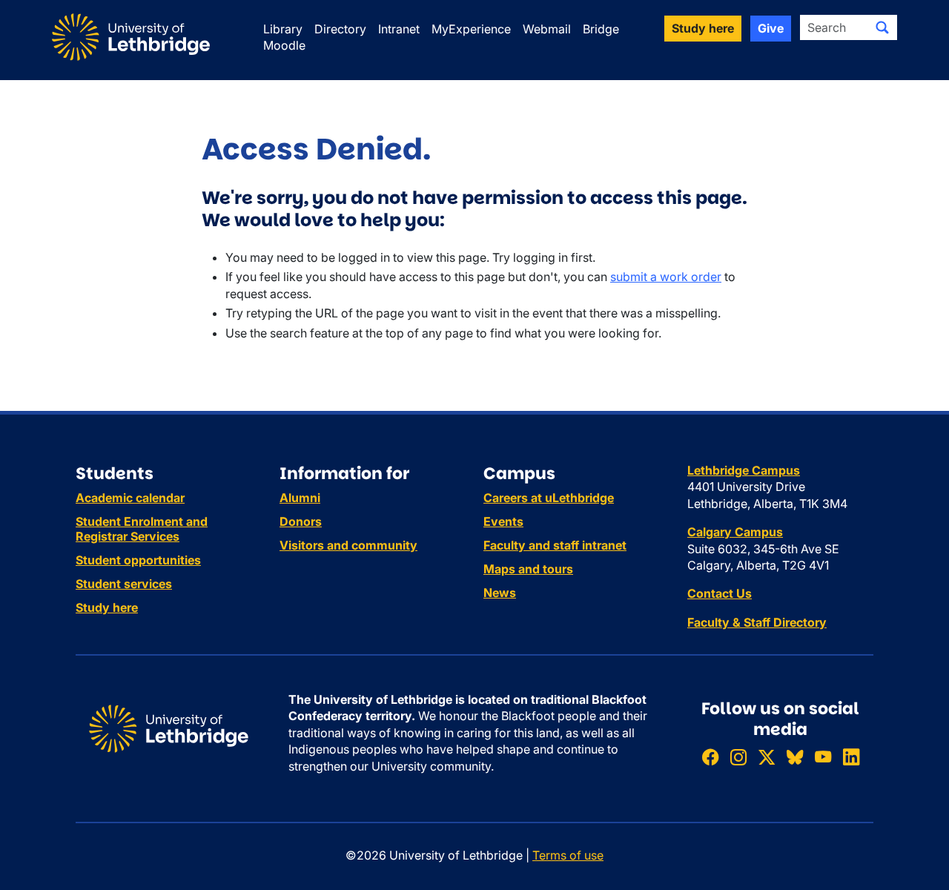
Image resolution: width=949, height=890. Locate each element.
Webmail (547, 29)
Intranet (399, 29)
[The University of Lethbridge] (169, 727)
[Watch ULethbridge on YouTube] (823, 757)
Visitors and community (348, 545)
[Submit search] (882, 27)
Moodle (284, 45)
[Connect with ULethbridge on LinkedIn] (851, 757)
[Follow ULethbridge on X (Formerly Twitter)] (766, 757)
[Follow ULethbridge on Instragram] (738, 757)
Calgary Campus (735, 531)
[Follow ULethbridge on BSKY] (795, 757)
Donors (301, 521)
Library (282, 29)
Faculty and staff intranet (554, 545)
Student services (124, 583)
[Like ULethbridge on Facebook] (710, 757)
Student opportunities (138, 560)
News (499, 592)
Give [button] (771, 28)
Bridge (601, 29)
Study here (107, 607)
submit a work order (665, 276)
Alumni (300, 497)
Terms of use (568, 855)
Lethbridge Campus (743, 470)
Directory (340, 29)
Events (503, 521)
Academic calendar (130, 497)
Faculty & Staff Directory (757, 622)
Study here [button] (703, 28)
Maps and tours (528, 568)
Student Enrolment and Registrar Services (142, 529)
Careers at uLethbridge (548, 497)
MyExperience (471, 29)
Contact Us (719, 593)
